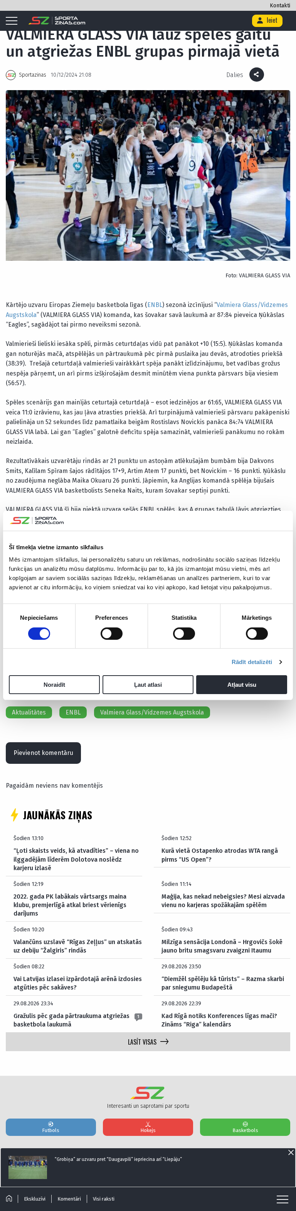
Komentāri (69, 1199)
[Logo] (56, 21)
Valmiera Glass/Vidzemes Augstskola (152, 712)
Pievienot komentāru (43, 752)
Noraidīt (54, 684)
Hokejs (148, 1130)
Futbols (50, 1130)
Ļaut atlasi (148, 684)
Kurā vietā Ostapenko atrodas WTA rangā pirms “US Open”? (219, 855)
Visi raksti (103, 1199)
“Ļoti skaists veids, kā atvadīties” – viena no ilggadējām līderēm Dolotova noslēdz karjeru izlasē (76, 859)
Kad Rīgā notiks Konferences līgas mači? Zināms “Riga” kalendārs (219, 1020)
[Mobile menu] (13, 21)
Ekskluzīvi (34, 1199)
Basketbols (245, 1130)
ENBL (154, 305)
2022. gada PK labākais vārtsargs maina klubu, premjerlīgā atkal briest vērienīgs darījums (69, 905)
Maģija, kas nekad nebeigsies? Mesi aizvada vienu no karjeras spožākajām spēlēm (223, 901)
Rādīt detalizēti (252, 662)
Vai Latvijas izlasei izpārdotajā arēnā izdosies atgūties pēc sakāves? (77, 983)
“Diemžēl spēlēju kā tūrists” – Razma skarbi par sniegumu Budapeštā (222, 983)
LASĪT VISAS (142, 1042)
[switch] (112, 633)
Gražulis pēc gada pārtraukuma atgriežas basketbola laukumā (71, 1020)
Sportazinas (32, 75)
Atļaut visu (241, 684)
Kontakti (280, 5)
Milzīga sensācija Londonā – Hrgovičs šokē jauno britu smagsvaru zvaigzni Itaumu (222, 946)
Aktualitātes (29, 712)
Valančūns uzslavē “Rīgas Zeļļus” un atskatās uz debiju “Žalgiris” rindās (77, 946)
